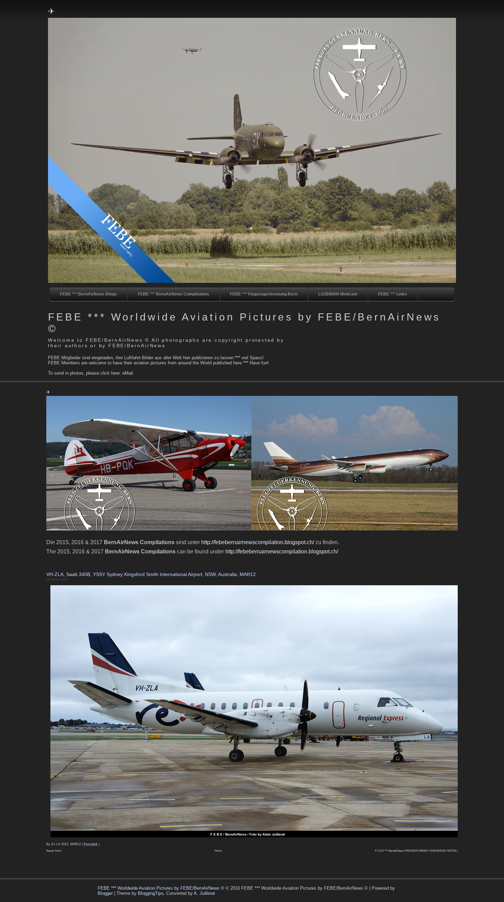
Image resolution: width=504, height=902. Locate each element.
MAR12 (75, 844)
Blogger (105, 893)
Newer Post (53, 850)
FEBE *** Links (392, 294)
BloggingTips (151, 893)
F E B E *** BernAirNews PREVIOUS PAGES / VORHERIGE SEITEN (415, 850)
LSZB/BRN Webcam (337, 294)
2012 (64, 844)
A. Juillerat (204, 893)
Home (218, 850)
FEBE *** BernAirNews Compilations (173, 294)
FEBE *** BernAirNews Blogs (88, 294)
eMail (127, 373)
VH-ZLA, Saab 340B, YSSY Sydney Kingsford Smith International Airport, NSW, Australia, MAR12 (151, 574)
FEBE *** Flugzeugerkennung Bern (263, 294)
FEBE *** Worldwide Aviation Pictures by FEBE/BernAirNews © (162, 888)
